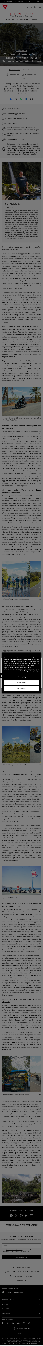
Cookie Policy (24, 671)
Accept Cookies (21, 688)
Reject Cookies (21, 682)
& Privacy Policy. (33, 671)
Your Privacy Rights (21, 677)
